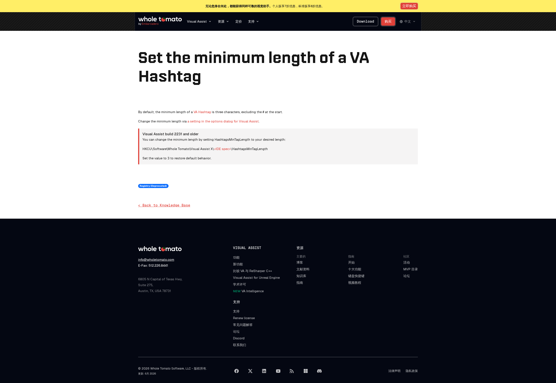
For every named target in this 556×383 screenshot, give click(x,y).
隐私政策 (412, 371)
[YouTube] (278, 371)
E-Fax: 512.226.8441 (153, 265)
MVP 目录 (410, 269)
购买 (388, 21)
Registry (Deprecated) (153, 185)
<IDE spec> (222, 149)
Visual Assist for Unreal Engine (256, 278)
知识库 (301, 276)
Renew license (244, 318)
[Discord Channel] (319, 371)
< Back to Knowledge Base (164, 205)
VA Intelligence (248, 291)
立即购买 (409, 6)
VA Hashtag (202, 112)
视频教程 (354, 283)
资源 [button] (221, 21)
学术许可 (239, 284)
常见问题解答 (243, 325)
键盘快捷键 (356, 276)
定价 (238, 21)
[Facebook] (236, 371)
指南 (299, 283)
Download (365, 21)
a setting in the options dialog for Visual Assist (223, 121)
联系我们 (239, 345)
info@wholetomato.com (156, 260)
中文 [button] (407, 21)
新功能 (238, 264)
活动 (406, 262)
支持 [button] (251, 21)
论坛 (406, 276)
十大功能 (354, 269)
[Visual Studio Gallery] (305, 371)
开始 (351, 262)
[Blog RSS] (291, 371)
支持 (236, 311)
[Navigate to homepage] (160, 19)
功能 (236, 257)
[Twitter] (250, 371)
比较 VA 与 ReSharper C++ (252, 271)
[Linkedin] (264, 371)
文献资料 (302, 269)
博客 (299, 262)
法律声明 (394, 371)
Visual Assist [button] (197, 21)
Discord (239, 338)
